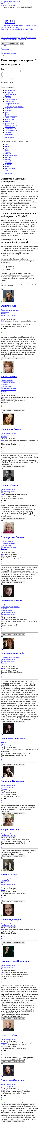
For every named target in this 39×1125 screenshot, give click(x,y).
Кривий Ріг (9, 159)
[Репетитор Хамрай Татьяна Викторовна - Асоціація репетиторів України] (19, 820)
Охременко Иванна (11, 600)
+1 (1, 317)
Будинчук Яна (8, 305)
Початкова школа (11, 99)
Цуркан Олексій (10, 485)
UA (13, 5)
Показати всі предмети (8, 137)
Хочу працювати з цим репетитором (13, 358)
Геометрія (8, 98)
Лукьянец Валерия (11, 919)
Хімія (6, 112)
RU (10, 5)
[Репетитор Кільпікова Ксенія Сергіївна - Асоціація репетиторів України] (19, 420)
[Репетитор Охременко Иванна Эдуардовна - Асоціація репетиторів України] (19, 591)
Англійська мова (10, 90)
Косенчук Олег (9, 1035)
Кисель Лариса (9, 376)
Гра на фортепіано (11, 130)
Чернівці (8, 164)
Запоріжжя (8, 157)
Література (8, 110)
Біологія (7, 108)
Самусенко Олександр (13, 1080)
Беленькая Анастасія (12, 653)
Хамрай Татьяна (10, 829)
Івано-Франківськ (11, 155)
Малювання (9, 134)
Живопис (4, 314)
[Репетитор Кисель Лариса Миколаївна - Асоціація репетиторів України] (19, 367)
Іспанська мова (10, 127)
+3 (1, 616)
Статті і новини (23, 39)
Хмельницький (10, 168)
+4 (1, 393)
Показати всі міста (7, 173)
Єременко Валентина (12, 781)
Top (2, 1123)
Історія (7, 105)
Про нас (4, 38)
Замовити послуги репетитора (25, 25)
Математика (9, 92)
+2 (1, 550)
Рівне (6, 170)
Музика (7, 121)
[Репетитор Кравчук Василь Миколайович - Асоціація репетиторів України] (19, 865)
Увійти (31, 29)
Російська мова (10, 119)
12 (1, 404)
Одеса (7, 148)
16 (1, 330)
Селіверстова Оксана (12, 537)
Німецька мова (10, 101)
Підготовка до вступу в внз (14, 107)
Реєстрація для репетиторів (10, 43)
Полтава (3, 1043)
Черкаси (7, 166)
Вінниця (8, 154)
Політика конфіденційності (16, 38)
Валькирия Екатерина (13, 738)
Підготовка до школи (12, 103)
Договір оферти (31, 38)
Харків (7, 146)
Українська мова (10, 94)
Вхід (21, 43)
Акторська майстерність (9, 315)
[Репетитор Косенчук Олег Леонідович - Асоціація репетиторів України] (19, 1026)
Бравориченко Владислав (15, 961)
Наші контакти (23, 29)
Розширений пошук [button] (7, 82)
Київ (6, 144)
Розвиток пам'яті (6, 610)
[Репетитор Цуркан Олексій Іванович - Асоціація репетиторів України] (19, 476)
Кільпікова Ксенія (11, 429)
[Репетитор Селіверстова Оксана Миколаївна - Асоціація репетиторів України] (19, 528)
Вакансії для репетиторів (9, 29)
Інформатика (9, 123)
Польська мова (10, 118)
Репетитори (11, 25)
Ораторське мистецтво (8, 390)
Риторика (4, 391)
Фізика (7, 114)
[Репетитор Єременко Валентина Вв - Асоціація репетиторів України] (19, 772)
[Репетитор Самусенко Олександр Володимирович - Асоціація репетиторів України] (19, 1071)
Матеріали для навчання (9, 39)
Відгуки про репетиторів (9, 27)
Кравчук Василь (10, 874)
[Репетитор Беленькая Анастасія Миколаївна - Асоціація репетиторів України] (19, 644)
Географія (8, 132)
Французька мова (11, 116)
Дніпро (7, 152)
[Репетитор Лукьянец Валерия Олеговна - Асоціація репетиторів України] (19, 910)
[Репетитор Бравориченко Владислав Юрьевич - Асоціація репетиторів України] (19, 952)
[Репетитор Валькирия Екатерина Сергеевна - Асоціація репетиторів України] (19, 729)
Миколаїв (8, 161)
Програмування (10, 128)
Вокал (3, 744)
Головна (4, 25)
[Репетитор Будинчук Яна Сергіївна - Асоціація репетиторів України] (19, 296)
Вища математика (11, 125)
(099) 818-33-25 (10, 23)
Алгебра (7, 96)
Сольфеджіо (5, 881)
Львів (7, 150)
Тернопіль (8, 163)
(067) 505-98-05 (10, 21)
